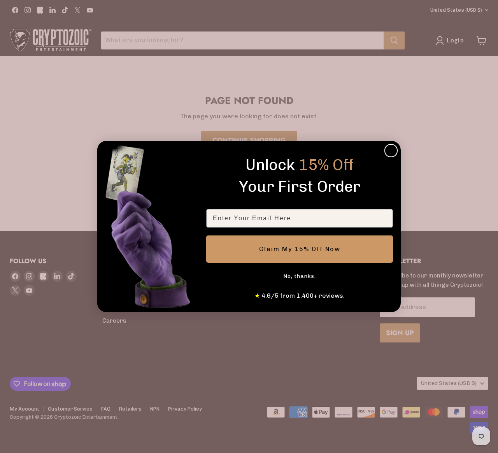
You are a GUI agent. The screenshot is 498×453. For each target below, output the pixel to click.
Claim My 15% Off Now (299, 249)
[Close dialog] (391, 150)
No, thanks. (299, 276)
